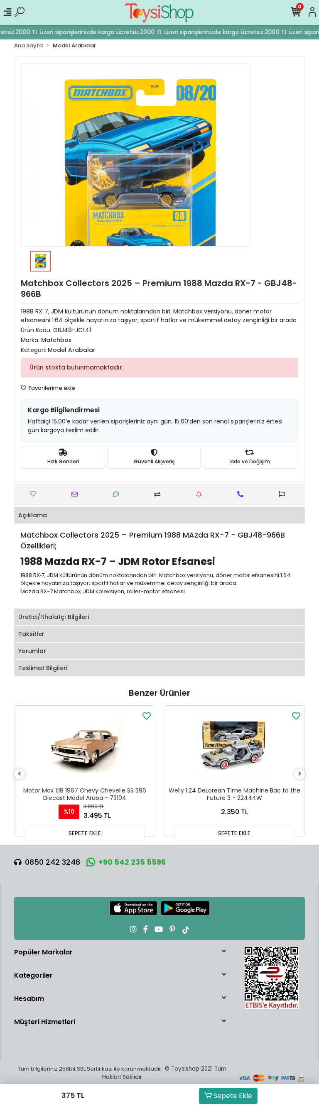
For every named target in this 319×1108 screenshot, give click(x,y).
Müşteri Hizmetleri (44, 1022)
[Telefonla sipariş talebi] (242, 494)
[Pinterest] (172, 929)
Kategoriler (33, 975)
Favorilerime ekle (51, 388)
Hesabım (29, 998)
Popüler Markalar (43, 952)
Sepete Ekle (232, 1096)
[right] (300, 774)
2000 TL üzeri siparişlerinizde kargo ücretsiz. (72, 32)
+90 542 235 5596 (132, 862)
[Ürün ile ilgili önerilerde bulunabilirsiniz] (284, 494)
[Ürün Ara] (20, 12)
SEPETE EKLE (85, 833)
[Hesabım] (312, 12)
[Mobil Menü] (7, 12)
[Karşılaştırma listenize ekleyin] (159, 494)
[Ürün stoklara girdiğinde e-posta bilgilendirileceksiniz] (201, 494)
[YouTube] (159, 929)
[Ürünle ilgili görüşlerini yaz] (118, 494)
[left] (19, 774)
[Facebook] (145, 929)
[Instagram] (133, 929)
